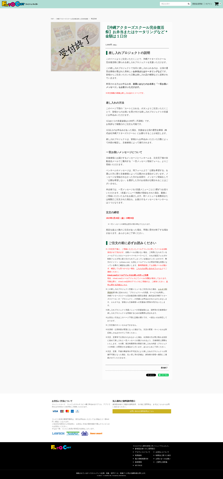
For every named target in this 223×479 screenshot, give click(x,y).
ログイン (208, 4)
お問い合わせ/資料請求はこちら (142, 411)
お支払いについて (162, 452)
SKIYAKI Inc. (122, 475)
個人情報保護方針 (141, 459)
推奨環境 (138, 462)
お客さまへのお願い (163, 459)
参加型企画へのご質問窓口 (145, 449)
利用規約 (138, 455)
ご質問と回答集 (161, 462)
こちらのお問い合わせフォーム (149, 269)
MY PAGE (138, 465)
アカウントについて (142, 452)
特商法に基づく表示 (163, 455)
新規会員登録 (197, 4)
